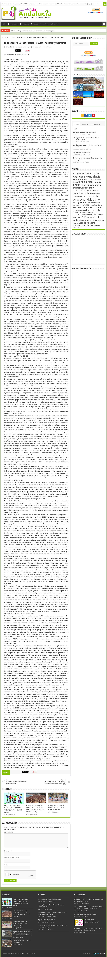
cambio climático (86, 182)
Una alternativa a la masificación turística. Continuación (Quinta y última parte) (35, 808)
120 (85, 932)
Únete (78, 4)
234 (87, 916)
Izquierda (55, 24)
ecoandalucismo (90, 199)
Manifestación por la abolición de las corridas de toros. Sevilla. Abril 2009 (55, 782)
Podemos (77, 217)
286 (86, 911)
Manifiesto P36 (90, 920)
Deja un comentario (35, 47)
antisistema (93, 179)
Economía (89, 202)
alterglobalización (80, 173)
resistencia (78, 225)
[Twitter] (89, 4)
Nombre (7, 851)
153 (97, 922)
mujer (94, 213)
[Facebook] (87, 4)
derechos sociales (82, 193)
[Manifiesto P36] (79, 922)
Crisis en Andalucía (91, 185)
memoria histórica (87, 213)
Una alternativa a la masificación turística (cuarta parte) (56, 807)
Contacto (63, 4)
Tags (75, 129)
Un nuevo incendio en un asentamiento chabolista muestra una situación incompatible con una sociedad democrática (49, 31)
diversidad (88, 197)
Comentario (8, 832)
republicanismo (87, 223)
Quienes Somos (38, 4)
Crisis (76, 185)
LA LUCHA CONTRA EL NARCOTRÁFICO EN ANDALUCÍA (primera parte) (13, 809)
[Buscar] (104, 4)
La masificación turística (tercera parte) (21, 941)
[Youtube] (91, 4)
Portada (4, 24)
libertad (90, 210)
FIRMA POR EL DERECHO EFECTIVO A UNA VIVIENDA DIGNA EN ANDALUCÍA (89, 908)
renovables (76, 223)
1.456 (87, 903)
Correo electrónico (11, 858)
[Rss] (85, 4)
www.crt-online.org (46, 761)
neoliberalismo (77, 215)
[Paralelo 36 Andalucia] (27, 12)
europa (91, 205)
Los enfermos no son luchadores (84, 132)
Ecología (35, 24)
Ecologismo (79, 202)
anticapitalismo (80, 179)
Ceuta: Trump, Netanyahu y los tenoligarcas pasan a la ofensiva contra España (22, 933)
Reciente (85, 124)
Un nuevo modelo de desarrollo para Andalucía (16, 781)
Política (85, 217)
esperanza (84, 205)
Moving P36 (55, 4)
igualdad (76, 210)
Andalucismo (14, 24)
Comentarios (95, 124)
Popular (76, 124)
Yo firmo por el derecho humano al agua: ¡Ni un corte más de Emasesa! (88, 929)
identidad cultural (92, 207)
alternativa (93, 173)
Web (5, 865)
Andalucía (94, 176)
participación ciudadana (92, 215)
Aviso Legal (71, 4)
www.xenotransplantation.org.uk (52, 763)
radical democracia (92, 220)
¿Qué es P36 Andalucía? (25, 4)
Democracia (25, 24)
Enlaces (48, 4)
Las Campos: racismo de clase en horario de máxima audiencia (87, 146)
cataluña (98, 182)
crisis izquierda (80, 188)
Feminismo (45, 24)
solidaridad (88, 225)
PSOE (92, 217)
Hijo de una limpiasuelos (81, 152)
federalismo (98, 205)
